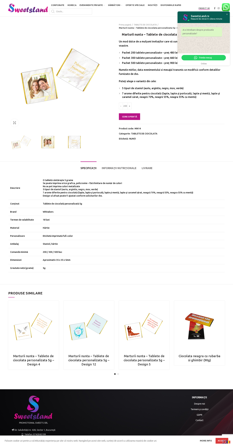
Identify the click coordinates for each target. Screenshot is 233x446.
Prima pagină (125, 25)
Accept (222, 441)
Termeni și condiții (199, 409)
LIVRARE (147, 168)
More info (206, 440)
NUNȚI (132, 138)
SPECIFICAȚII (89, 168)
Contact (199, 420)
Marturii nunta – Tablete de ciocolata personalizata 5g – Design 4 (33, 360)
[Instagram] (219, 8)
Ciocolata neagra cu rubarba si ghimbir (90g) (199, 358)
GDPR (199, 415)
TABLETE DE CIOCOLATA (145, 25)
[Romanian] (229, 442)
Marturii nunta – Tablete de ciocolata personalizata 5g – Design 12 (88, 360)
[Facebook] (215, 8)
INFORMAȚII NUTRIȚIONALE (119, 168)
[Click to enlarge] (15, 123)
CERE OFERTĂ (129, 117)
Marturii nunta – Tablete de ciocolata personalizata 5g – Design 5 (144, 360)
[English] (224, 442)
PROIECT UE (204, 8)
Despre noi (199, 403)
